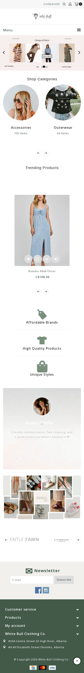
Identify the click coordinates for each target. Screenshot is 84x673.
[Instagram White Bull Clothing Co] (46, 590)
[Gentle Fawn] (22, 539)
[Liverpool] (61, 539)
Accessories (21, 127)
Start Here (47, 56)
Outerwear (63, 127)
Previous (5, 53)
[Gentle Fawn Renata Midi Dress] (42, 230)
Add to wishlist (37, 259)
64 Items (63, 133)
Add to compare (47, 259)
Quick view (56, 259)
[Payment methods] (33, 667)
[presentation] (38, 153)
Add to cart (28, 259)
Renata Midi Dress (42, 271)
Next (79, 53)
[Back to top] (77, 661)
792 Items (21, 133)
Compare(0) (52, 4)
